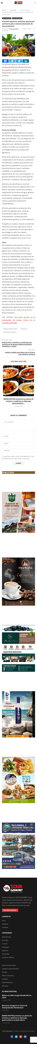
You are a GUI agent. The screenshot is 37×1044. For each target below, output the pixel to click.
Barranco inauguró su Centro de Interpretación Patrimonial (14, 1006)
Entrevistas (5, 954)
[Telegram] (19, 61)
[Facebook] (5, 61)
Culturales (5, 947)
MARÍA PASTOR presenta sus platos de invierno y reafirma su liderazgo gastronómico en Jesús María (17, 1018)
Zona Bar (5, 940)
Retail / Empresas (8, 975)
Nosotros (5, 924)
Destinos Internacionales (10, 968)
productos (24, 328)
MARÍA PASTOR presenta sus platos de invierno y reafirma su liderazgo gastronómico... (18, 401)
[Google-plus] (20, 1036)
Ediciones (5, 986)
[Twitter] (12, 61)
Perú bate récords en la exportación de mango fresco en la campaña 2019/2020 (18, 320)
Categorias (7, 933)
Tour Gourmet (13, 29)
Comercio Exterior (8, 957)
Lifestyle (5, 979)
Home (4, 10)
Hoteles (4, 972)
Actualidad (13, 10)
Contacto (6, 916)
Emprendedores (7, 982)
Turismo (5, 943)
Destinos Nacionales (9, 965)
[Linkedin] (26, 61)
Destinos (5, 950)
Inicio (4, 920)
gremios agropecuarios (10, 328)
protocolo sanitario (9, 332)
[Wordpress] (25, 1036)
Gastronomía (17, 18)
